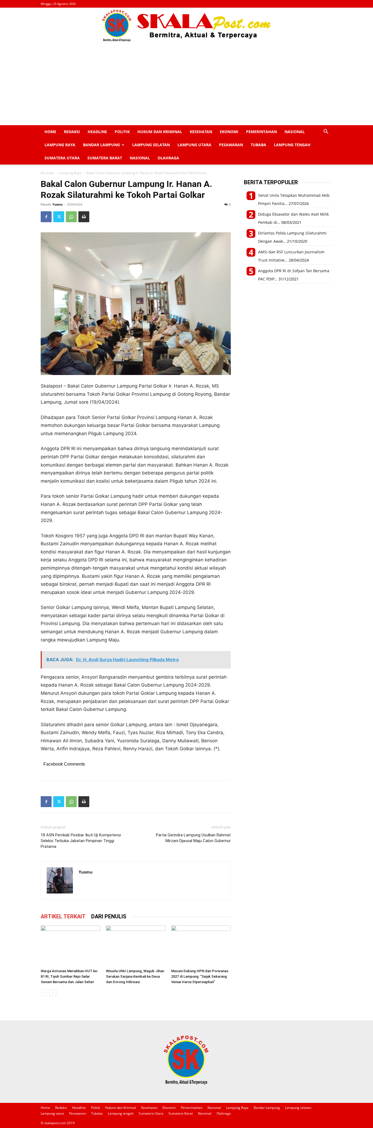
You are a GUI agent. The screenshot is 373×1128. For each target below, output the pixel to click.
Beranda (47, 173)
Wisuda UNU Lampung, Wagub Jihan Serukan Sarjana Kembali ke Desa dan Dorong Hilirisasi (135, 976)
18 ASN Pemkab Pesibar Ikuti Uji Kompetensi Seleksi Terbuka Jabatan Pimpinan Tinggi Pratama (81, 841)
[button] (325, 132)
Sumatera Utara (62, 157)
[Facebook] (46, 216)
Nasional (295, 131)
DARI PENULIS (108, 916)
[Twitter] (58, 216)
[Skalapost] (186, 26)
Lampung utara (194, 144)
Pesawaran (231, 144)
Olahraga (168, 157)
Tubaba (258, 144)
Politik (122, 131)
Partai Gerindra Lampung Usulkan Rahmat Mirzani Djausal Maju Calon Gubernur (193, 838)
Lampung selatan (151, 144)
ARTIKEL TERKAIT (63, 916)
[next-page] (52, 992)
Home (50, 131)
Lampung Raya (60, 144)
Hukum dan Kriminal (159, 131)
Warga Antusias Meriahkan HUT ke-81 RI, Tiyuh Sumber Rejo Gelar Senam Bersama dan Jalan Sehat (69, 976)
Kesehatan (201, 131)
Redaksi (72, 131)
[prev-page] (44, 992)
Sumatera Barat (104, 157)
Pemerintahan (261, 131)
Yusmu (57, 204)
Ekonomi (229, 131)
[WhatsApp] (71, 216)
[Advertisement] (186, 84)
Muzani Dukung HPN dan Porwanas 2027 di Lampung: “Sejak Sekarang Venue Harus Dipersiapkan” (199, 976)
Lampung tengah (292, 144)
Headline (97, 131)
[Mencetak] (83, 216)
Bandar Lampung (101, 144)
